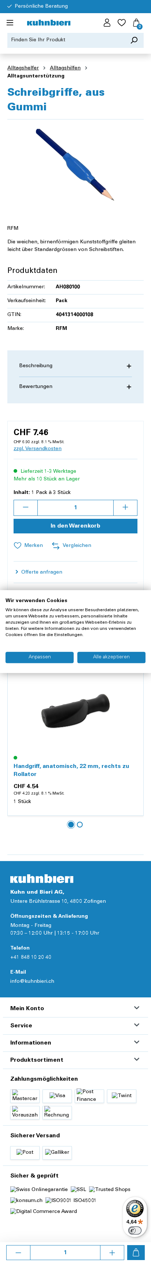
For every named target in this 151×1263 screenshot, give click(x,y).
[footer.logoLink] (41, 878)
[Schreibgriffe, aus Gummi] (75, 166)
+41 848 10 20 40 (30, 957)
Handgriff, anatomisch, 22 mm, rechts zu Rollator (71, 770)
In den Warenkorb (75, 526)
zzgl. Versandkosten (38, 449)
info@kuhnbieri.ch (32, 981)
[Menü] (10, 23)
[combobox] (66, 40)
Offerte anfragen (41, 572)
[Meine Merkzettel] (121, 23)
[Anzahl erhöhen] (112, 1252)
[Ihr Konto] (107, 23)
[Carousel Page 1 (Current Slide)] (71, 825)
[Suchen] (134, 40)
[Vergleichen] (133, 696)
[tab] (75, 366)
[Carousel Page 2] (80, 825)
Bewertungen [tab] (35, 386)
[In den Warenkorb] (136, 1252)
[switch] (134, 1230)
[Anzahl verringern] (18, 1252)
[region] (75, 166)
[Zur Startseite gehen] (48, 23)
